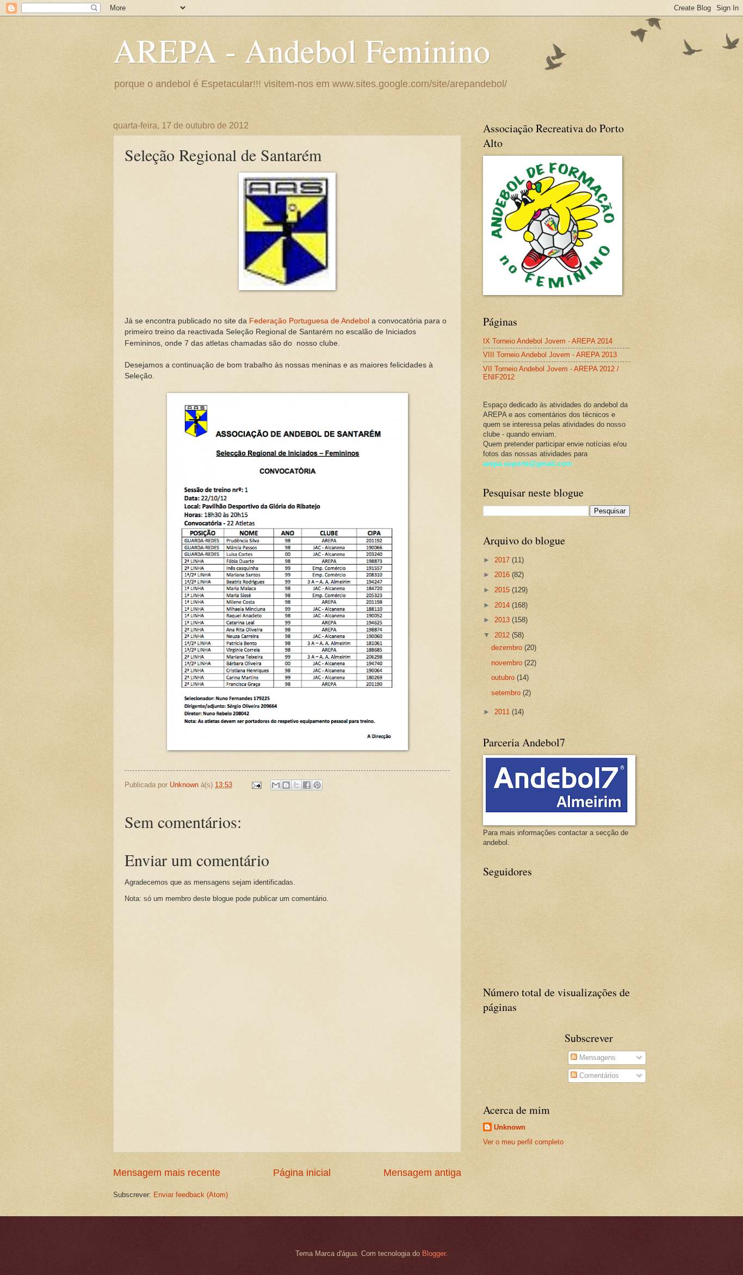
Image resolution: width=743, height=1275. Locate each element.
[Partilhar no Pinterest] (317, 785)
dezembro (507, 647)
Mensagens (596, 1057)
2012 (503, 635)
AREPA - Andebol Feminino (301, 50)
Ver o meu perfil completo (523, 1142)
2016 (503, 575)
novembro (507, 663)
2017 (503, 560)
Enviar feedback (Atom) (190, 1195)
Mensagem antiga (422, 1172)
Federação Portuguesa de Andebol (309, 321)
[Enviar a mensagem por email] (275, 785)
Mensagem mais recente (166, 1172)
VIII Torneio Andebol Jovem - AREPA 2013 (550, 355)
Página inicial (302, 1172)
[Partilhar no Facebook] (306, 785)
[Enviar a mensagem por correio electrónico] (256, 785)
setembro (507, 693)
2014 (503, 605)
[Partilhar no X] (296, 785)
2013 (503, 620)
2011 (503, 712)
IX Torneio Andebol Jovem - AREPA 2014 (547, 341)
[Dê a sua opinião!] (286, 785)
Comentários (598, 1075)
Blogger (433, 1253)
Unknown (509, 1127)
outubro (504, 677)
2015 (503, 590)
